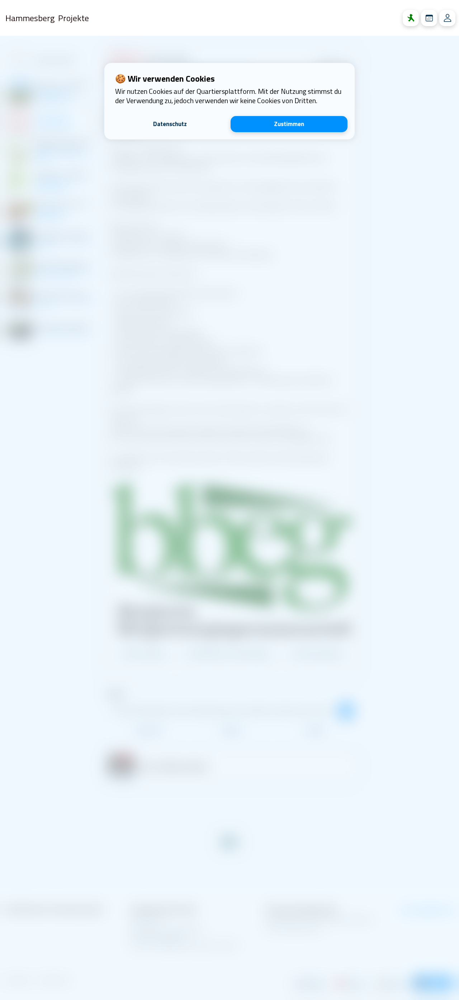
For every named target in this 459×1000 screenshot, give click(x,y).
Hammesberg (30, 17)
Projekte (73, 17)
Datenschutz (170, 124)
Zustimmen (289, 124)
